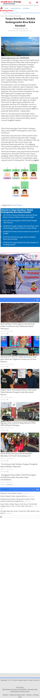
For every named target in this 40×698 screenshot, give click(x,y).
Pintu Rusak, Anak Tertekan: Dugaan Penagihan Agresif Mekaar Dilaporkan (19, 465)
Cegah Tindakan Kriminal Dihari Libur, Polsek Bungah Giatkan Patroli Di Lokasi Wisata (21, 227)
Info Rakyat (26, 8)
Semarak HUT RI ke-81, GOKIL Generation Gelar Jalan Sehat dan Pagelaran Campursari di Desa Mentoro (19, 359)
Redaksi (5, 695)
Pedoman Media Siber (17, 695)
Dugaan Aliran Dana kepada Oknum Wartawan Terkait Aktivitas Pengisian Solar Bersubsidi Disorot (18, 392)
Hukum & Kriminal (15, 8)
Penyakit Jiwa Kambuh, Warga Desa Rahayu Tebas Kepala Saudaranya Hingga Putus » (17, 500)
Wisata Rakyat (9, 16)
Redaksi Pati (10, 484)
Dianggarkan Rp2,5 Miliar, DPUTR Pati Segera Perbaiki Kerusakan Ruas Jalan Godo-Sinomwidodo (18, 477)
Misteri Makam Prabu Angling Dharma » (14, 496)
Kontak (29, 695)
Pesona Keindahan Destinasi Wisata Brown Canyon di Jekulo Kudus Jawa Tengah (20, 216)
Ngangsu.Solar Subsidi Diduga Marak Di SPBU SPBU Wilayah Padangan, (18, 424)
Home (6, 8)
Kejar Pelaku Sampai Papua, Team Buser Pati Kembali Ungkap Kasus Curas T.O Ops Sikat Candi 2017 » (18, 505)
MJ (26, 29)
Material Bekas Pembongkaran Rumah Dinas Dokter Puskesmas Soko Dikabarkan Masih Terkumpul (18, 326)
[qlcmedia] (2, 695)
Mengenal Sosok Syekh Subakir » (11, 493)
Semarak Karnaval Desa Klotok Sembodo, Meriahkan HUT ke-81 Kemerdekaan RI (16, 454)
